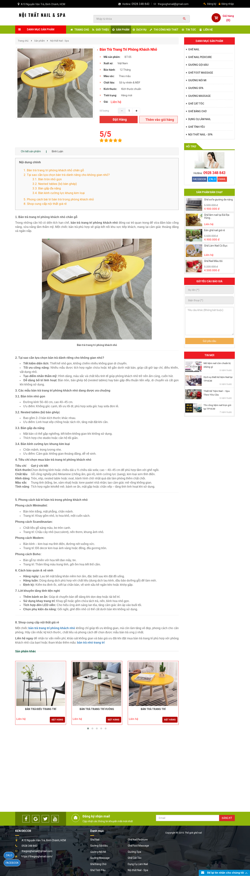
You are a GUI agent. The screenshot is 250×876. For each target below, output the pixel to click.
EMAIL (222, 179)
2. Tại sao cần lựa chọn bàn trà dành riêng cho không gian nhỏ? (67, 175)
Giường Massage (100, 857)
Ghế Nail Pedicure (138, 839)
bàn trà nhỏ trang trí (91, 642)
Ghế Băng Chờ (98, 864)
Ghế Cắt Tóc (134, 857)
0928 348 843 (141, 4)
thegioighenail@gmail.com (173, 4)
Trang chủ (23, 40)
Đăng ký (211, 3)
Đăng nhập (227, 3)
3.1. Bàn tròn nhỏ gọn (47, 179)
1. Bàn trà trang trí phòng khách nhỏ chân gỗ (54, 170)
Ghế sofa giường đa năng (218, 199)
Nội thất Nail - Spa (59, 40)
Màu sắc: (109, 76)
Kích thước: (110, 88)
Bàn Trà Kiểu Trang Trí (40, 709)
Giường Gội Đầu (99, 845)
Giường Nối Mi (98, 851)
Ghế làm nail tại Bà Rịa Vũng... (216, 216)
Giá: (106, 101)
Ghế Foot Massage (138, 845)
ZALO (212, 179)
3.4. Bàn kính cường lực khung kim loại (58, 193)
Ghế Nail (94, 839)
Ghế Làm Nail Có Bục (215, 245)
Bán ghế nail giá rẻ (214, 230)
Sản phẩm (39, 40)
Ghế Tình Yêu (97, 870)
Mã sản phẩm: (112, 56)
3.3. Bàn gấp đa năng (46, 188)
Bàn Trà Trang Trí (153, 709)
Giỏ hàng (228, 16)
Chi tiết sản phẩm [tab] (31, 151)
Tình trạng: (110, 95)
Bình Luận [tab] (57, 151)
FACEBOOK (199, 179)
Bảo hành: (109, 69)
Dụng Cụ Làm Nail (138, 864)
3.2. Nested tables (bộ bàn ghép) (54, 184)
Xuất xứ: (108, 63)
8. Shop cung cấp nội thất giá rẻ (45, 204)
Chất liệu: (109, 82)
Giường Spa (134, 851)
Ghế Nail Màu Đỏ (213, 261)
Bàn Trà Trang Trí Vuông (97, 709)
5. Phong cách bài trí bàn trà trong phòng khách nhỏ (59, 199)
